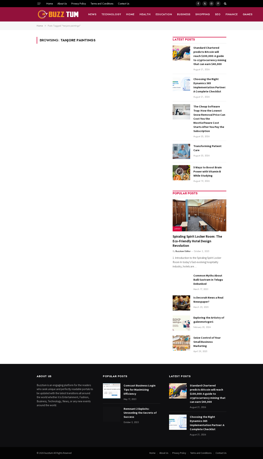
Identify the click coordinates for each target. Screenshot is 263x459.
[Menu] (39, 3)
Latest (177, 228)
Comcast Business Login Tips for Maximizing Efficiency (139, 390)
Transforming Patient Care (207, 148)
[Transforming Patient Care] (181, 151)
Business (183, 14)
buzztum (48, 453)
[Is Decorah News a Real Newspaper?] (181, 303)
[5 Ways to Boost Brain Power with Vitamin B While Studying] (181, 172)
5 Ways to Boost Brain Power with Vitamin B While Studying (207, 171)
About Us (62, 3)
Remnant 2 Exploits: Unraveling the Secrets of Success (140, 413)
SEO (218, 14)
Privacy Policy (78, 3)
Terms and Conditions (102, 3)
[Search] (224, 3)
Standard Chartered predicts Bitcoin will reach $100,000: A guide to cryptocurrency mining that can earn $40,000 (209, 56)
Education (164, 14)
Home (49, 3)
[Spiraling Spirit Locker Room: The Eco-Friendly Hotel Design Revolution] (199, 215)
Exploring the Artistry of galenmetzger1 (208, 320)
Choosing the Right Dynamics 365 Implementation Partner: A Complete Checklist (209, 85)
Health (145, 14)
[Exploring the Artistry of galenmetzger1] (181, 323)
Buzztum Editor (183, 251)
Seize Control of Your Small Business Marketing (207, 342)
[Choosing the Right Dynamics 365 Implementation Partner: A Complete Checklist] (181, 84)
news (92, 14)
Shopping (202, 14)
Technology (111, 14)
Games (248, 14)
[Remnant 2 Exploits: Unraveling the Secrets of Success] (111, 414)
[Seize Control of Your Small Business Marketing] (181, 343)
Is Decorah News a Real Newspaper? (208, 300)
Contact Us (123, 3)
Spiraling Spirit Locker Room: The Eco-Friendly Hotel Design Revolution (197, 241)
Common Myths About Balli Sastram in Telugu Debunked (208, 280)
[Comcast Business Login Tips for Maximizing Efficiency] (111, 390)
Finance (232, 14)
